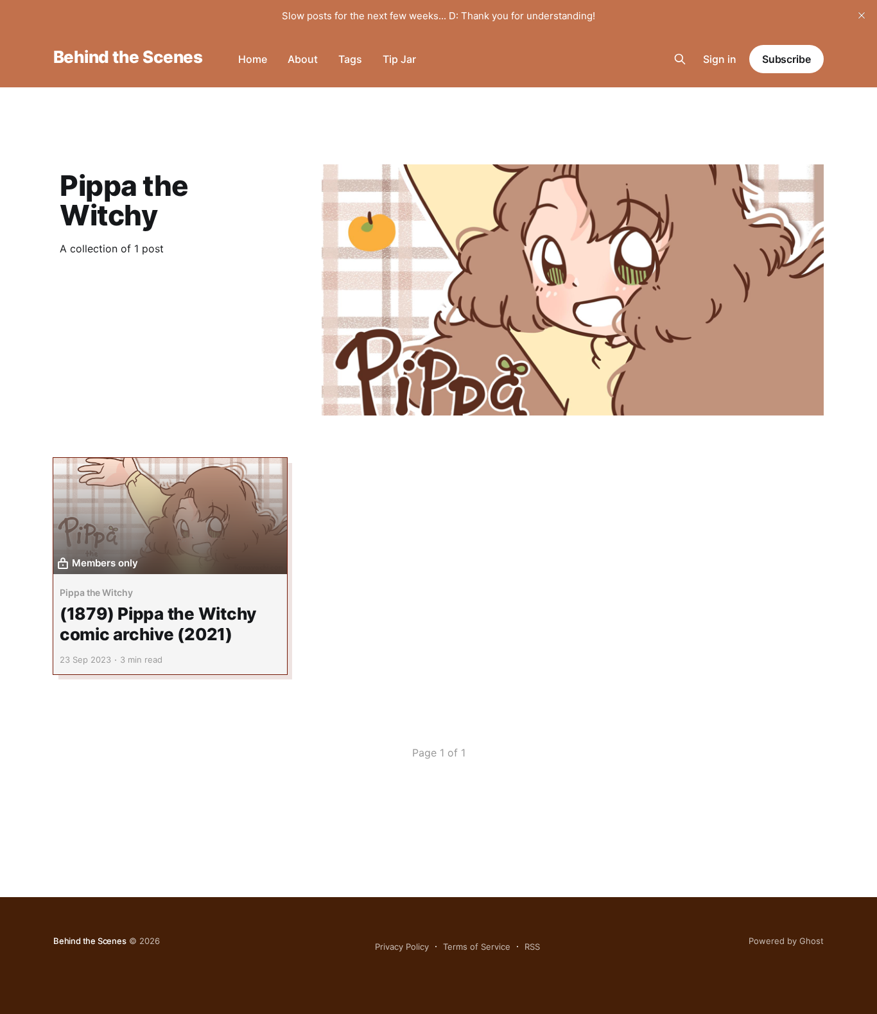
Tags (350, 59)
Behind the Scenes (127, 57)
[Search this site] (680, 59)
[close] (861, 15)
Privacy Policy (402, 946)
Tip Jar (399, 59)
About (303, 59)
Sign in (719, 59)
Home (252, 59)
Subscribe (786, 59)
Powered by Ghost (786, 941)
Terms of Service (476, 946)
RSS (532, 946)
